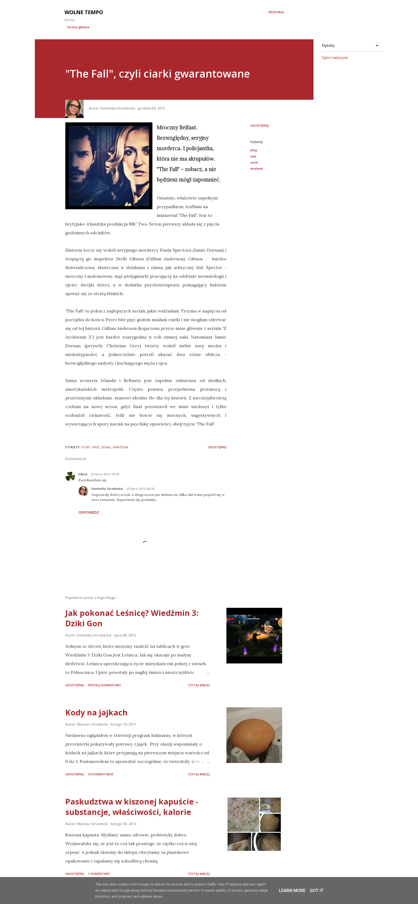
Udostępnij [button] (259, 125)
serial (254, 162)
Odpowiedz (88, 512)
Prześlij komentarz (104, 685)
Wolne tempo (83, 12)
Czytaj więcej (199, 685)
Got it (317, 890)
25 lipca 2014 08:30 (140, 489)
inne (253, 156)
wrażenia (256, 168)
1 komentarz (99, 874)
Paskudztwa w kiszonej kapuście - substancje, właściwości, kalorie (131, 806)
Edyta (82, 474)
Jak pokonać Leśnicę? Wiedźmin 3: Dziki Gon (132, 618)
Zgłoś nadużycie (335, 57)
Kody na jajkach (96, 712)
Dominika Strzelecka (107, 489)
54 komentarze (100, 774)
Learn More (292, 890)
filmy (253, 150)
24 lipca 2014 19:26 (105, 474)
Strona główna (78, 27)
